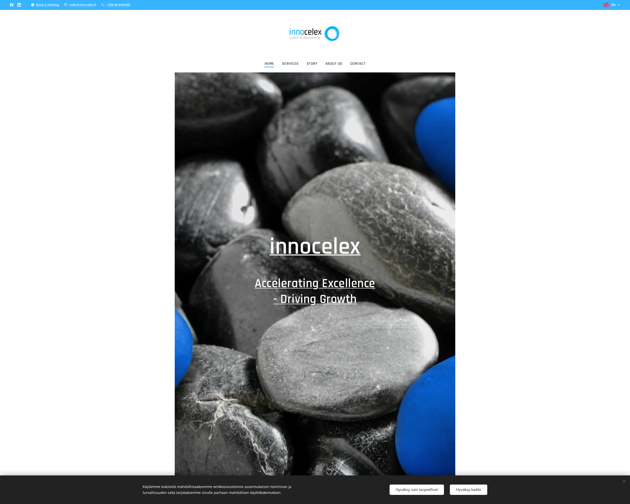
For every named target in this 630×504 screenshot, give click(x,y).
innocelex (315, 247)
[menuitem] (271, 64)
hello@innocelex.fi (82, 4)
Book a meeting (47, 4)
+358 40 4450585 (118, 4)
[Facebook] (12, 5)
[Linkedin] (19, 5)
